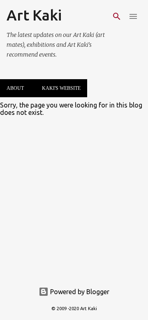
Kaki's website (61, 88)
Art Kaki (34, 15)
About (15, 88)
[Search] (117, 16)
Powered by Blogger (79, 291)
